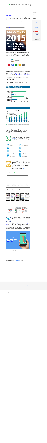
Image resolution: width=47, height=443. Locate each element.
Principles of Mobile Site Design (15, 138)
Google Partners (37, 22)
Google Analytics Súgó (37, 27)
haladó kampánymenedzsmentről (17, 164)
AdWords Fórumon (17, 260)
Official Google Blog (8, 285)
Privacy (39, 292)
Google (36, 292)
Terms (40, 292)
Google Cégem (37, 21)
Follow (37, 34)
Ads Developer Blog (25, 285)
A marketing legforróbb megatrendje (13, 11)
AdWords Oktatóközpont (37, 28)
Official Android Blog (16, 285)
